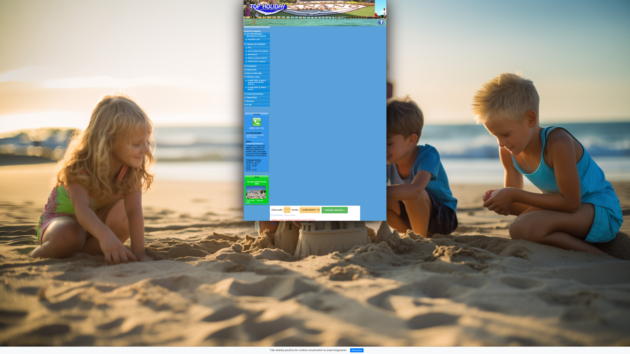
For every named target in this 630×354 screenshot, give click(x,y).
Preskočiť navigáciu (252, 31)
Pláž (249, 48)
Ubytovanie (251, 70)
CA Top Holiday (276, 215)
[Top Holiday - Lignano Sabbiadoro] (269, 9)
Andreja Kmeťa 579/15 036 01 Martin (255, 136)
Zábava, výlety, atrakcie (257, 58)
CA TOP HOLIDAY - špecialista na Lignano (256, 35)
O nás (249, 105)
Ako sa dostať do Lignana (258, 51)
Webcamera (252, 54)
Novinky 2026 (256, 183)
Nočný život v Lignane (256, 61)
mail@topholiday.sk (254, 144)
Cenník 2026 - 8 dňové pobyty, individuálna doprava (257, 82)
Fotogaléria (251, 66)
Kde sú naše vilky (254, 73)
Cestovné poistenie (255, 94)
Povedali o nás (254, 39)
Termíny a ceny (253, 77)
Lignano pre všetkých (256, 44)
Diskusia (250, 101)
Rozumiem (357, 350)
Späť (274, 224)
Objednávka (252, 97)
